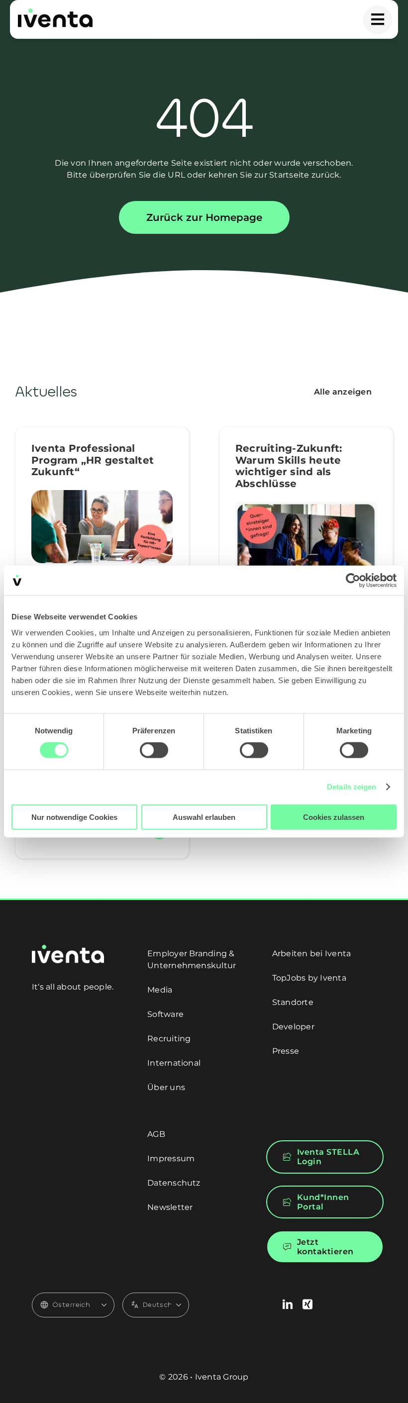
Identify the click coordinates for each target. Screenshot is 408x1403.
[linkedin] (288, 1304)
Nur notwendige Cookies (74, 816)
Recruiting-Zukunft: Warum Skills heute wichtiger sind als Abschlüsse (288, 466)
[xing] (307, 1304)
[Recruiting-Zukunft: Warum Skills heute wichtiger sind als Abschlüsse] (306, 548)
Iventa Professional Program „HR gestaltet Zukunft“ (92, 460)
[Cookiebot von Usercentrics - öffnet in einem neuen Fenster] (353, 580)
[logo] (55, 12)
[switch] (154, 750)
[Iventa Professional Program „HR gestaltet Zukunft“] (102, 526)
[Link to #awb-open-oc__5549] (378, 20)
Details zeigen (351, 787)
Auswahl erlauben (204, 816)
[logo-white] (68, 948)
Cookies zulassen (333, 816)
